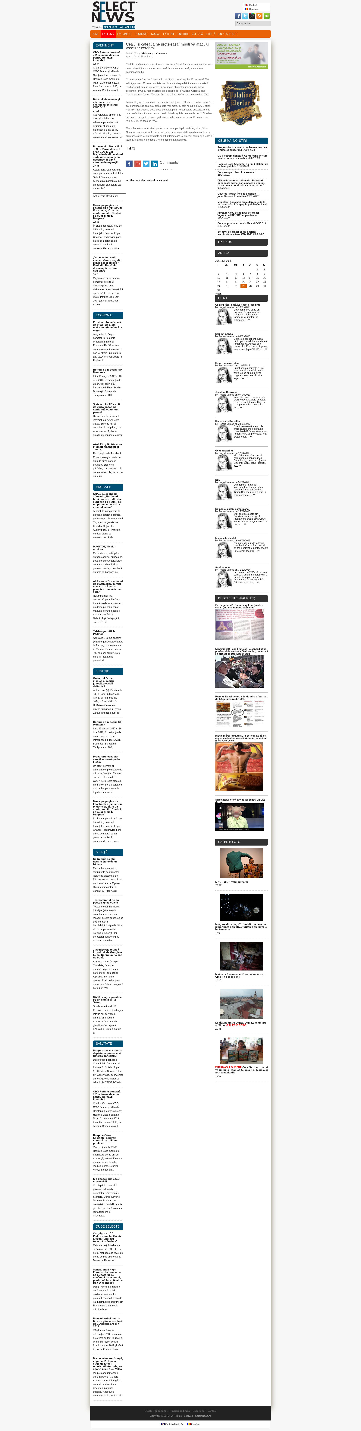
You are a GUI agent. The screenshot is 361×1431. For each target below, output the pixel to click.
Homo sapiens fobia (227, 363)
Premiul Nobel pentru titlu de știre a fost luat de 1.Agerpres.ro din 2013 (107, 1322)
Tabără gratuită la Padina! (104, 632)
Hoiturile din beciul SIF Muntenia (107, 371)
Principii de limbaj (179, 1411)
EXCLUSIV (108, 34)
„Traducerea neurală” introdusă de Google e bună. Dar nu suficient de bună (107, 953)
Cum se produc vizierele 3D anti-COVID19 (242, 223)
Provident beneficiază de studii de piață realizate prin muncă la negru (107, 326)
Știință (210, 34)
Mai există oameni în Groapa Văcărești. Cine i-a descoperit (240, 975)
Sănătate (146, 53)
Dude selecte (227, 34)
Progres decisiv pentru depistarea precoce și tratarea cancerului (107, 1053)
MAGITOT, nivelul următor (104, 548)
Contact (212, 1411)
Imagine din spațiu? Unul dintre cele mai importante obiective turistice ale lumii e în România (241, 927)
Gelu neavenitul (224, 450)
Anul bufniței (222, 567)
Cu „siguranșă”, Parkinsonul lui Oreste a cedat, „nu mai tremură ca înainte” (107, 1237)
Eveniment (124, 34)
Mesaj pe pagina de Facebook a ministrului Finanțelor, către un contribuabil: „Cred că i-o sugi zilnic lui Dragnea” (108, 212)
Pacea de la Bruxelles (227, 421)
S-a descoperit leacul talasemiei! (106, 1180)
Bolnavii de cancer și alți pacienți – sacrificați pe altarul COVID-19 (106, 103)
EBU (217, 479)
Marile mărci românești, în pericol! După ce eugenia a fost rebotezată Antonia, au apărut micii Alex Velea (108, 1363)
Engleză (252, 5)
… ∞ (247, 319)
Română (253, 9)
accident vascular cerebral (140, 180)
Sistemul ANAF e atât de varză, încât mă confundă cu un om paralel (106, 408)
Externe (169, 34)
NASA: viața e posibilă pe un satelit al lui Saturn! (107, 1000)
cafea (159, 180)
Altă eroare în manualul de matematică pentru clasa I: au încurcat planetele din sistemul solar (108, 586)
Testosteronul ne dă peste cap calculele (106, 901)
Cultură (197, 34)
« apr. (218, 293)
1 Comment (160, 53)
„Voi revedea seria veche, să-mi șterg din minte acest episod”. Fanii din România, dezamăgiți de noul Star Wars (107, 264)
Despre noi (199, 1411)
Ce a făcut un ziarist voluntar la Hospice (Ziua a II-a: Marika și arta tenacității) (241, 1070)
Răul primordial (224, 334)
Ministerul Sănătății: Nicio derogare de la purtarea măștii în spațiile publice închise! (242, 203)
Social (155, 34)
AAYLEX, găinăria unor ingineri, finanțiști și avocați (107, 447)
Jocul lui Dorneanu (226, 392)
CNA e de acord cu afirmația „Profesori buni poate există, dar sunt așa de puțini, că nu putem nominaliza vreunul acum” (107, 500)
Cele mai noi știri (232, 140)
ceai (165, 180)
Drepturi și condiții (156, 1411)
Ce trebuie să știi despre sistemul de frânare (105, 861)
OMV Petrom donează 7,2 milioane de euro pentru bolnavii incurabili (107, 56)
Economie (141, 34)
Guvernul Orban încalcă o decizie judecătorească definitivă (104, 682)
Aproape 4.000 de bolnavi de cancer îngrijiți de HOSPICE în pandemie (238, 214)
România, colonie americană (232, 509)
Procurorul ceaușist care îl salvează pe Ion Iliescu (107, 759)
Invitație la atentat (225, 538)
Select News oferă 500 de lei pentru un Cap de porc (240, 801)
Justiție (183, 34)
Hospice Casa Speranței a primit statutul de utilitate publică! (105, 1139)
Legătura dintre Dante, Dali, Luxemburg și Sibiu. (240, 1024)
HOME (95, 34)
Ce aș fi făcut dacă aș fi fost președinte (237, 304)
